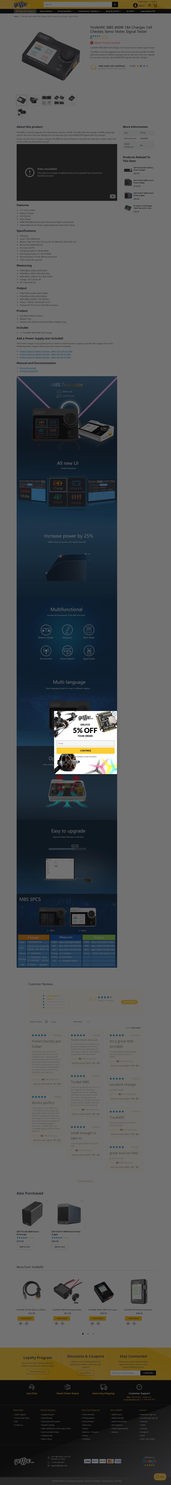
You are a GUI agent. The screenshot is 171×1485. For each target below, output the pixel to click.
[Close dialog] (114, 714)
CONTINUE (85, 750)
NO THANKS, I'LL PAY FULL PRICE (86, 757)
